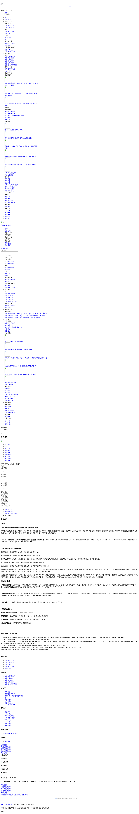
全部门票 (8, 37)
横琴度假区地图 (10, 43)
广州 (2, 225)
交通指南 (8, 45)
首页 (6, 17)
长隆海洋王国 (9, 25)
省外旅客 (8, 179)
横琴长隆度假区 (10, 511)
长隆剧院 (8, 33)
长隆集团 (8, 19)
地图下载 (8, 214)
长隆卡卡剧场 (9, 31)
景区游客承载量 (10, 202)
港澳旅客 (8, 183)
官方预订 (8, 218)
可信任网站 (17, 795)
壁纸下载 (8, 212)
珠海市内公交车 (10, 187)
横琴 (5, 225)
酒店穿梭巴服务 (10, 113)
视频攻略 (8, 119)
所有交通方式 (9, 191)
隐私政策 (25, 795)
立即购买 (8, 741)
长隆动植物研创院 (11, 733)
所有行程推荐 (9, 175)
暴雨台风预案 (9, 200)
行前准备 (8, 117)
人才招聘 (4, 753)
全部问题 (8, 206)
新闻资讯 (8, 216)
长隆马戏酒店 (9, 61)
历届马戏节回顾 (10, 51)
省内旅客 (8, 181)
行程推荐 (8, 700)
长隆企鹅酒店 (9, 59)
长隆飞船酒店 (9, 63)
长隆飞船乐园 (9, 27)
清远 (9, 225)
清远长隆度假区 (6, 751)
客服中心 (8, 197)
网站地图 (4, 795)
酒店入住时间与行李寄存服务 (14, 115)
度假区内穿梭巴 (10, 189)
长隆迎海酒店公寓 (11, 65)
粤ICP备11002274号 (7, 804)
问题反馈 (8, 199)
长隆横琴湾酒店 (10, 57)
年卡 (6, 39)
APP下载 (7, 210)
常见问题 (8, 720)
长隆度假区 (8, 509)
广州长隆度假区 (6, 747)
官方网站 (8, 49)
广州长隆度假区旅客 (11, 185)
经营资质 (10, 795)
